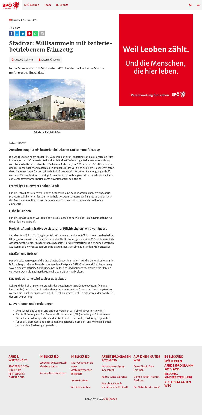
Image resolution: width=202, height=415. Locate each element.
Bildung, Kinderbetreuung (178, 375)
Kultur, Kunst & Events (114, 376)
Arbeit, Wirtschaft (18, 358)
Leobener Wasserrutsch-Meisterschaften (54, 364)
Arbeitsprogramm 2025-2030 (116, 358)
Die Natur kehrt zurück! (147, 387)
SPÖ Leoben (31, 5)
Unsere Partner (79, 380)
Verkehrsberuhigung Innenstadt (113, 368)
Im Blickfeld (49, 356)
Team (47, 5)
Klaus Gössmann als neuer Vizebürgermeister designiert (82, 368)
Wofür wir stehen (81, 387)
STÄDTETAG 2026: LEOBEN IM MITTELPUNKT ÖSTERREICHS (19, 372)
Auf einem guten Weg (147, 358)
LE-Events (62, 5)
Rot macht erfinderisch (53, 373)
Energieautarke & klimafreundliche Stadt (115, 385)
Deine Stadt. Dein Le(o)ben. (144, 368)
